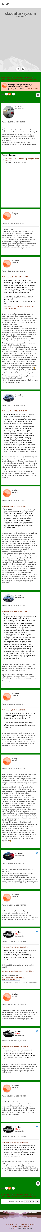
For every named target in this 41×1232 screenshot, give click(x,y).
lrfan (19, 932)
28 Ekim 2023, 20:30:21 (13, 769)
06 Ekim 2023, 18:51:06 (13, 223)
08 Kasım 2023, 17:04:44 (14, 941)
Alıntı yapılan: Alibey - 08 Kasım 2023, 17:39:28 (15, 1046)
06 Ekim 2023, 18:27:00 (13, 122)
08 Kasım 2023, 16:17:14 (14, 905)
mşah (19, 395)
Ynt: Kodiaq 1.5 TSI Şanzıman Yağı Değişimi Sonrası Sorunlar (22, 159)
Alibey (12, 89)
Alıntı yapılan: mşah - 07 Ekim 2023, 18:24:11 (14, 506)
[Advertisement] (20, 40)
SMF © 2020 (19, 1225)
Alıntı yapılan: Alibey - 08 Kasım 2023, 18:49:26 (15, 1142)
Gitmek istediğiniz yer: (16, 1201)
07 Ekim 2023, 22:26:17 (13, 501)
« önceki (29, 89)
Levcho (20, 107)
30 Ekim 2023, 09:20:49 (13, 863)
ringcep (20, 853)
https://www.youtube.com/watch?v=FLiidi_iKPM (18, 971)
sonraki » (36, 89)
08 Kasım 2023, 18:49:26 (14, 1096)
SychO (15, 1228)
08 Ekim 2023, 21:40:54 (13, 606)
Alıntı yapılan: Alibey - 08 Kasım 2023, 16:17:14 (15, 947)
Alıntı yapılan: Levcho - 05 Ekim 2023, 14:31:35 (15, 277)
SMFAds (15, 1226)
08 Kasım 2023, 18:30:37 (14, 1041)
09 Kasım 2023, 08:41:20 (14, 1136)
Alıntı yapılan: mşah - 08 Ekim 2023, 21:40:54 (14, 710)
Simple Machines (29, 1225)
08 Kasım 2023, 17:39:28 (14, 1005)
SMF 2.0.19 (9, 1225)
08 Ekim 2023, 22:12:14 (13, 704)
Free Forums (24, 1226)
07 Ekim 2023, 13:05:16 (13, 271)
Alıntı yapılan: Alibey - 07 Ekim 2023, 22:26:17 (14, 611)
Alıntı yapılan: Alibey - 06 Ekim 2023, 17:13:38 (14, 411)
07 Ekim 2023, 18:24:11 (13, 405)
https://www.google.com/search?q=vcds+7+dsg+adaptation (13, 978)
